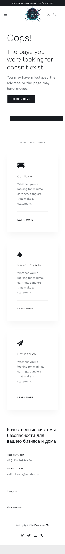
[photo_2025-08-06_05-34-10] (32, 7)
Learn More (25, 219)
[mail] (35, 535)
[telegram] (29, 535)
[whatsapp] (22, 535)
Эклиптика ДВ (42, 525)
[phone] (42, 535)
